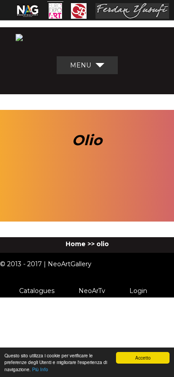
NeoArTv (92, 291)
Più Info (40, 369)
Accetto (143, 357)
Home (76, 244)
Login (138, 291)
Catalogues (36, 291)
